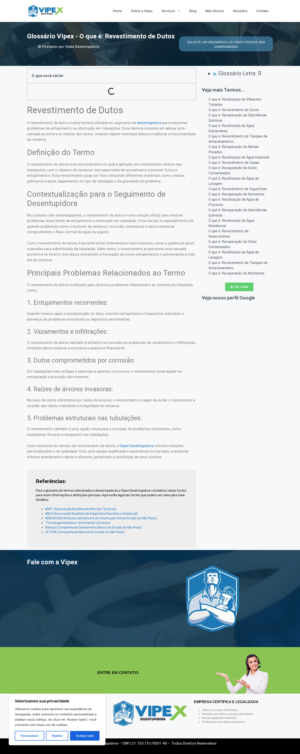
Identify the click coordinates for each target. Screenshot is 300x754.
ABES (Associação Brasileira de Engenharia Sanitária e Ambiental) (91, 513)
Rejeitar (57, 736)
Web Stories (214, 11)
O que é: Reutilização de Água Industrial (238, 157)
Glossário (240, 11)
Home (117, 11)
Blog (192, 11)
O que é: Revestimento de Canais (233, 163)
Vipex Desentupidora (136, 446)
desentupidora (149, 123)
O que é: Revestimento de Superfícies (237, 189)
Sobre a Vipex (142, 11)
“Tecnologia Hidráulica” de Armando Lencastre (77, 523)
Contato (262, 11)
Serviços (168, 11)
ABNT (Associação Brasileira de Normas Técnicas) (80, 509)
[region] (57, 719)
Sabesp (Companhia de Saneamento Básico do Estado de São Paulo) (93, 527)
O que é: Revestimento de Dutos (233, 110)
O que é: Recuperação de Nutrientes (236, 194)
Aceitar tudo (85, 736)
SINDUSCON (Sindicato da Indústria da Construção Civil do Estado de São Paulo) (101, 518)
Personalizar (29, 736)
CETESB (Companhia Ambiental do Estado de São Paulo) (85, 532)
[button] (239, 287)
